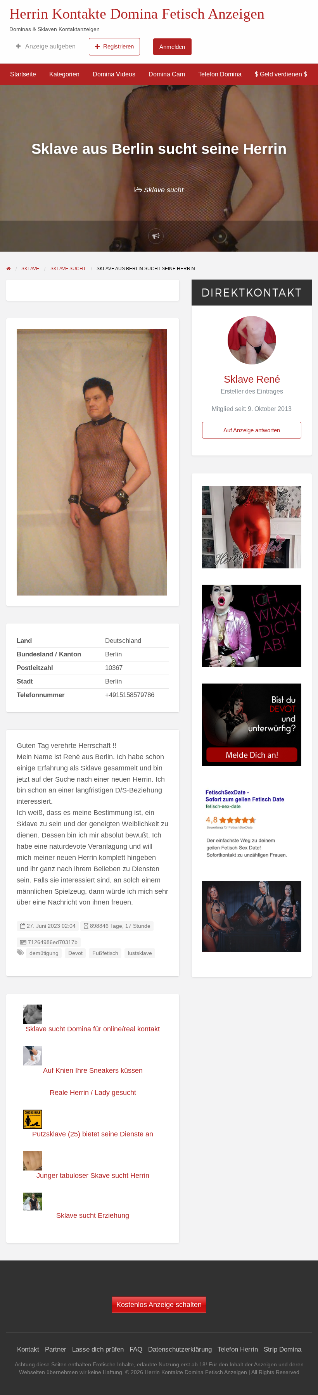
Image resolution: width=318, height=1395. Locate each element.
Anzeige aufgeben (50, 46)
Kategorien (64, 74)
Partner (55, 1349)
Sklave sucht (163, 190)
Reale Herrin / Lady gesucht (93, 1092)
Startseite (23, 74)
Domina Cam (167, 74)
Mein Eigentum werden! (269, 12)
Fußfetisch (105, 953)
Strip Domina (282, 1349)
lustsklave (140, 953)
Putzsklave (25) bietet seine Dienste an (92, 1134)
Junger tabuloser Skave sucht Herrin (92, 1175)
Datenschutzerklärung (180, 1349)
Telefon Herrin (238, 1349)
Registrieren (118, 46)
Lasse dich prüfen (98, 1349)
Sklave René (252, 379)
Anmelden (172, 46)
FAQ (136, 1349)
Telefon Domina (220, 74)
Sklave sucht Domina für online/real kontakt (93, 1029)
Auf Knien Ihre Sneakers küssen (93, 1070)
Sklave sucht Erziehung (92, 1215)
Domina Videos (114, 74)
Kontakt (28, 1349)
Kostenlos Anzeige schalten (159, 1305)
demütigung (44, 953)
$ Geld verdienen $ (281, 74)
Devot (75, 953)
